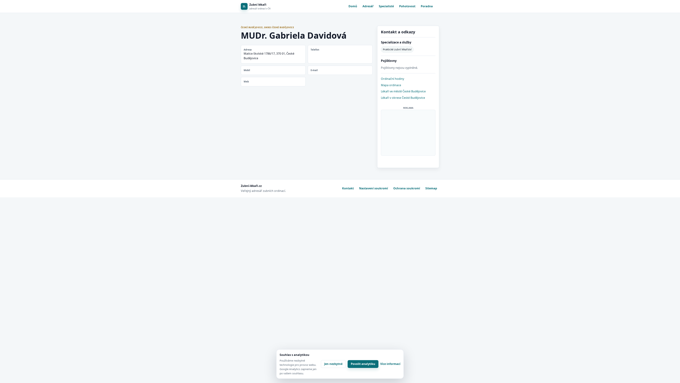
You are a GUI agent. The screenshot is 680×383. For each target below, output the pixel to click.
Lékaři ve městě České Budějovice (403, 91)
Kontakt (348, 188)
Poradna (427, 6)
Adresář (367, 6)
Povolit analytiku (363, 364)
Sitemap (431, 188)
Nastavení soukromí (373, 188)
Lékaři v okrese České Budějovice (403, 98)
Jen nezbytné (333, 364)
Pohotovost (407, 6)
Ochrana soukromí (406, 188)
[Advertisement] (408, 132)
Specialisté (386, 6)
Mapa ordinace (391, 85)
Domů (352, 6)
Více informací (390, 364)
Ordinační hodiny (392, 79)
